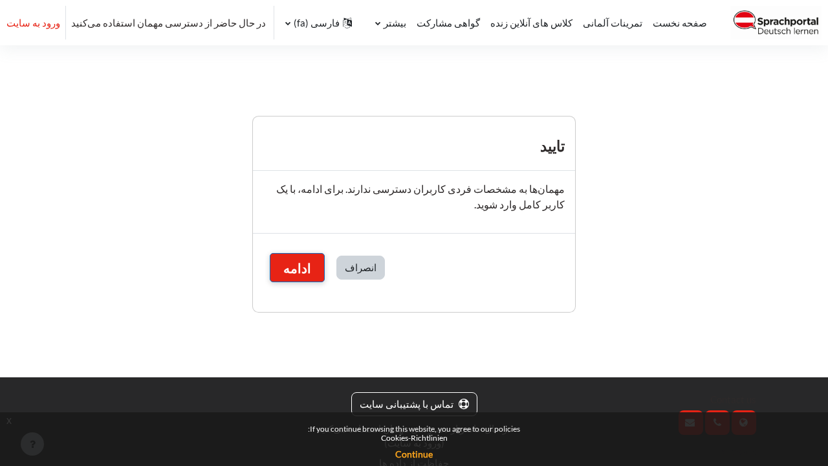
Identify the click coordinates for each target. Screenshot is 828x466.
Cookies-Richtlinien (414, 438)
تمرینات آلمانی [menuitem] (612, 22)
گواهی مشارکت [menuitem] (448, 22)
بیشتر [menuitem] (395, 22)
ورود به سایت (33, 22)
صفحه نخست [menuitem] (680, 22)
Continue (414, 454)
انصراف (360, 267)
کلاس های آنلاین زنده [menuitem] (531, 22)
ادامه (297, 268)
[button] (319, 22)
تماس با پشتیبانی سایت (406, 404)
